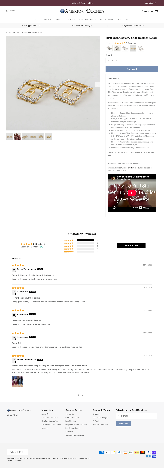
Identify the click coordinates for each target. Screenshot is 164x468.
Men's (58, 19)
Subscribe (123, 423)
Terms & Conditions (100, 425)
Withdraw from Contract (74, 435)
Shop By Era (70, 19)
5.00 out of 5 (39, 244)
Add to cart (132, 69)
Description (113, 78)
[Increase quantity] (117, 60)
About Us (45, 414)
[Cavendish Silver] (117, 48)
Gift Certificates (106, 19)
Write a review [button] (131, 245)
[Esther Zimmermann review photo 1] (17, 381)
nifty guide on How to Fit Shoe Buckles (134, 168)
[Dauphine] (125, 48)
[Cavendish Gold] (109, 48)
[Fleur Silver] (141, 48)
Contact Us (69, 414)
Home (8, 32)
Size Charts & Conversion (51, 425)
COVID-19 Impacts (72, 418)
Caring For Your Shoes (50, 418)
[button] (69, 240)
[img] (18, 265)
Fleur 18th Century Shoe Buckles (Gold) (27, 32)
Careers (45, 428)
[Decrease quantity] (108, 60)
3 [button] (82, 395)
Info (127, 19)
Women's (47, 19)
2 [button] (78, 395)
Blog (119, 19)
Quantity (109, 55)
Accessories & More (87, 19)
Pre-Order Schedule (72, 428)
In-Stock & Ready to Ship (82, 3)
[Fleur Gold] (133, 48)
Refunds (96, 421)
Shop (37, 19)
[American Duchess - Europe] (82, 11)
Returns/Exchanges (100, 418)
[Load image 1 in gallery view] (53, 83)
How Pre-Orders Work (50, 421)
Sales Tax (69, 432)
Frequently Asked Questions (76, 425)
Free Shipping (70, 421)
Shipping (96, 414)
